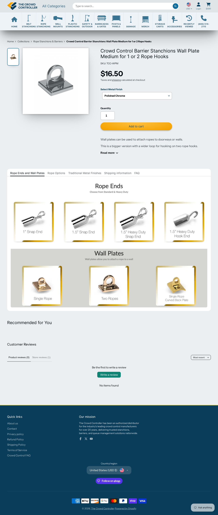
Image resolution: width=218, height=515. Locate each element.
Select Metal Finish (111, 89)
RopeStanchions (43, 25)
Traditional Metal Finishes (84, 173)
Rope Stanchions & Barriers (48, 41)
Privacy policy (15, 434)
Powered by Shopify (125, 508)
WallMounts (58, 25)
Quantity (105, 108)
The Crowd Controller (102, 508)
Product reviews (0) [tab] (19, 357)
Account (198, 6)
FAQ (136, 173)
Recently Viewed (189, 25)
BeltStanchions (29, 25)
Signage (131, 26)
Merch (145, 26)
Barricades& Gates (101, 25)
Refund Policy (15, 439)
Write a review (109, 374)
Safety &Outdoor (87, 25)
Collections (23, 41)
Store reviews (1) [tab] (41, 357)
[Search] (175, 6)
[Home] (22, 6)
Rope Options (56, 173)
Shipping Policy (16, 444)
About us (12, 423)
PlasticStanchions (73, 25)
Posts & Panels (116, 25)
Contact (12, 428)
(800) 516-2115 (203, 25)
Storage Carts (160, 25)
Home (14, 26)
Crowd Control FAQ (18, 455)
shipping (116, 79)
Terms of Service (17, 450)
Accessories (174, 26)
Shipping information (117, 173)
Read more (107, 152)
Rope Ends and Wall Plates (27, 173)
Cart (208, 6)
